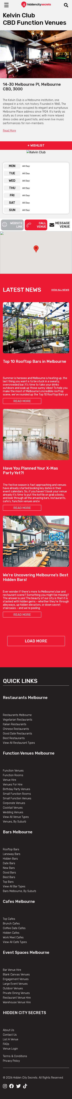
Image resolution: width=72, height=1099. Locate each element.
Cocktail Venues (13, 807)
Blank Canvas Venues (16, 974)
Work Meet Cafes (13, 937)
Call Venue (41, 224)
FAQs (6, 1044)
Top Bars (8, 882)
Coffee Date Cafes (14, 928)
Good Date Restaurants (17, 733)
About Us (8, 1030)
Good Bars (9, 872)
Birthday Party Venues (16, 789)
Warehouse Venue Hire (17, 1002)
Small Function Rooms (17, 793)
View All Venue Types (16, 817)
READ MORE (22, 401)
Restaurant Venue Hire (17, 997)
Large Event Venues (15, 983)
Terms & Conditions (15, 1056)
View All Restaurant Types (19, 743)
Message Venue (62, 224)
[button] (36, 249)
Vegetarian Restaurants (17, 719)
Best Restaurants (14, 738)
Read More (9, 130)
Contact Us (10, 1034)
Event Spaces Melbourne (26, 952)
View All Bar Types (14, 886)
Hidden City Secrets (24, 1012)
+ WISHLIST (36, 145)
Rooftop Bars (11, 849)
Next (66, 54)
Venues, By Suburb (14, 821)
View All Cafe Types (15, 942)
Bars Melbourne (17, 832)
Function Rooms (13, 775)
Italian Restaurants (14, 724)
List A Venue (10, 1039)
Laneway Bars (11, 854)
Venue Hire (9, 780)
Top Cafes (9, 919)
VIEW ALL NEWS (60, 289)
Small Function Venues (17, 798)
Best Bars (9, 877)
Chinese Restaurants (16, 729)
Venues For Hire (12, 784)
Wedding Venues (13, 812)
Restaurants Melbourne (25, 697)
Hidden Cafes (11, 932)
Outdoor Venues (13, 988)
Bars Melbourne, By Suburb (19, 891)
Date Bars (9, 863)
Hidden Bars (10, 858)
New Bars (9, 868)
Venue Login (10, 1048)
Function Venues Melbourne (29, 753)
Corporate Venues (14, 803)
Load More (36, 641)
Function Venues (13, 770)
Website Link (16, 224)
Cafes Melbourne (19, 901)
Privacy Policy (11, 1061)
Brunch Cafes (11, 923)
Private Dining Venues (16, 993)
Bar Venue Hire (12, 970)
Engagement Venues (16, 979)
